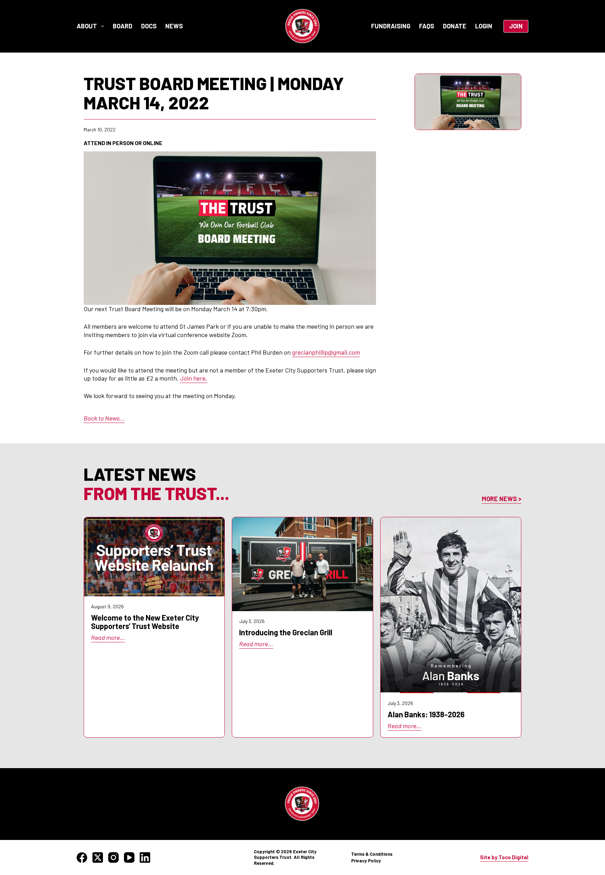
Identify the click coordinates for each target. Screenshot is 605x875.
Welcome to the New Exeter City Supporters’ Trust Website (145, 621)
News (174, 26)
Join (516, 26)
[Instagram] (113, 857)
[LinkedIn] (145, 857)
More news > (501, 499)
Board (122, 26)
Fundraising (390, 26)
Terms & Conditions (371, 854)
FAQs (426, 26)
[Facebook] (82, 857)
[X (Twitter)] (97, 857)
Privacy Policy (366, 860)
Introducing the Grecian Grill (285, 632)
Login (483, 26)
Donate (454, 26)
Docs (149, 26)
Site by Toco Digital (504, 857)
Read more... (108, 637)
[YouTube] (129, 857)
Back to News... (104, 418)
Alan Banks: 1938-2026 (426, 714)
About (87, 26)
